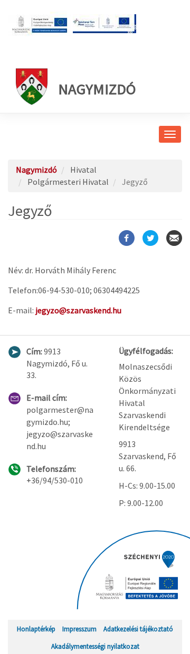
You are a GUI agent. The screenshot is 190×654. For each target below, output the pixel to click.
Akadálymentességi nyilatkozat (95, 646)
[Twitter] (150, 238)
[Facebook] (127, 238)
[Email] (174, 238)
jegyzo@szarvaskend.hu (78, 310)
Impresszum (79, 629)
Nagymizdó (97, 89)
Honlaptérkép (36, 629)
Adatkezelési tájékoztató (138, 629)
